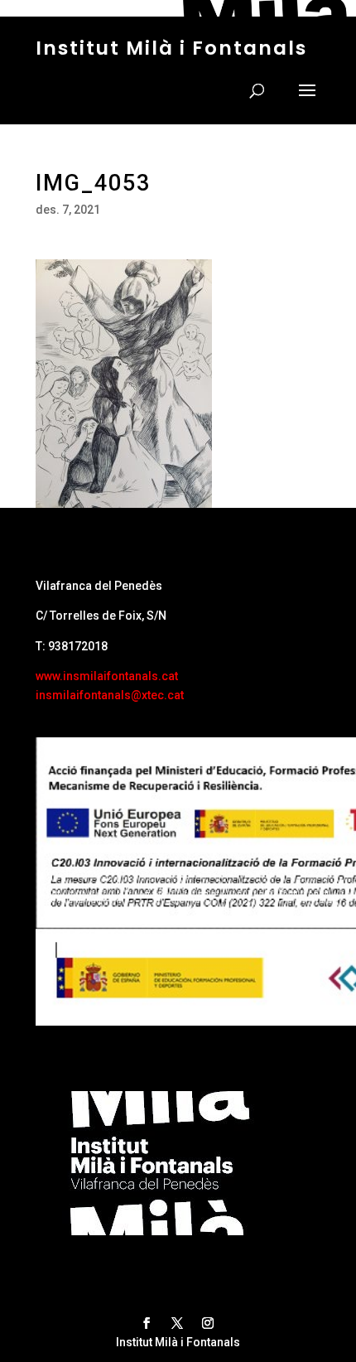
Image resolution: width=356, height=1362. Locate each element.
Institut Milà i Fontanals (171, 48)
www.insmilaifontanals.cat (107, 676)
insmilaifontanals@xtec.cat (110, 695)
